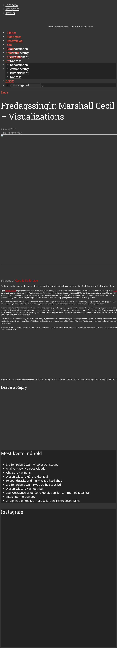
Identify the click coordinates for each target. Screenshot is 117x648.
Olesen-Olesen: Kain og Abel (24, 489)
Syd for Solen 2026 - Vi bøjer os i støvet (31, 465)
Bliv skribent (19, 73)
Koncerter (12, 53)
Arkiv (9, 81)
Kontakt (15, 77)
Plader (9, 49)
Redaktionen (19, 65)
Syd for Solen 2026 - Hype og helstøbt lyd (33, 485)
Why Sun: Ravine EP (18, 473)
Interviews (13, 57)
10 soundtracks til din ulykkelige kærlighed (33, 481)
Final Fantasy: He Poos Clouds (25, 469)
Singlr (4, 92)
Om (7, 61)
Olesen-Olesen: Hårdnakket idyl (26, 477)
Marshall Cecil (10, 290)
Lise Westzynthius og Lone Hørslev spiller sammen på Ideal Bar (47, 493)
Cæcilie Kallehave (26, 281)
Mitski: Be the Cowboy (20, 497)
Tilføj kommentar (11, 132)
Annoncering (19, 69)
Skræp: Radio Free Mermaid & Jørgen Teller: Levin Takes (42, 501)
